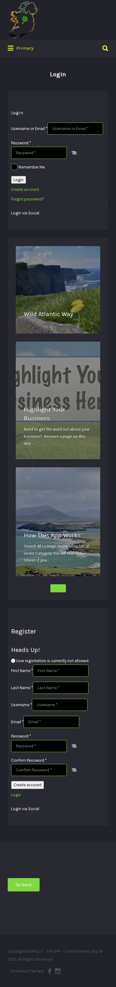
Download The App (27, 971)
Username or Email (29, 128)
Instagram (58, 971)
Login (19, 179)
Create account (25, 189)
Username (21, 704)
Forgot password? (27, 199)
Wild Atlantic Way (48, 314)
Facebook (49, 971)
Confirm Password (29, 760)
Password (21, 143)
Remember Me (32, 167)
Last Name (22, 687)
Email (17, 722)
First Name (22, 670)
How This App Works (52, 535)
